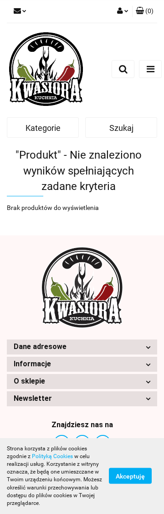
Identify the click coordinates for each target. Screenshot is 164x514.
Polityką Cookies (52, 456)
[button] (144, 11)
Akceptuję (130, 476)
